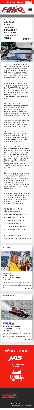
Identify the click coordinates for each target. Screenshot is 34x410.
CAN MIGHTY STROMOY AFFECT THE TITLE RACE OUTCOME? (11, 277)
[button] (28, 9)
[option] (16, 52)
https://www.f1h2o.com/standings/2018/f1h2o (19, 238)
